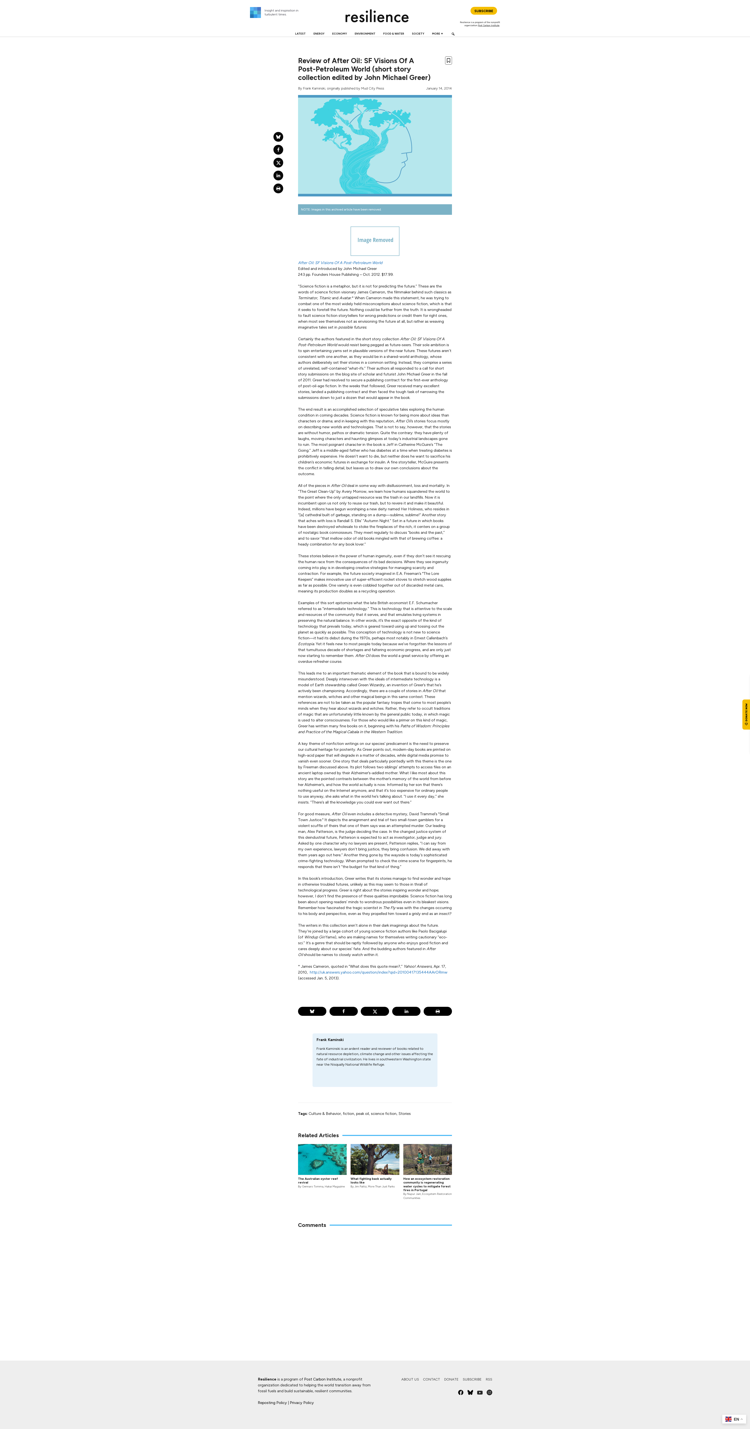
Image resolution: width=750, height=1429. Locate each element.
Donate (451, 1379)
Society (418, 33)
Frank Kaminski (314, 88)
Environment (365, 33)
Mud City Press (372, 88)
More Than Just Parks (381, 1186)
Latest (300, 33)
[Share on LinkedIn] (406, 1011)
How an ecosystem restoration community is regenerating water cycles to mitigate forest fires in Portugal (427, 1184)
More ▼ (437, 33)
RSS (489, 1379)
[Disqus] (375, 1283)
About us (410, 1379)
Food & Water (393, 33)
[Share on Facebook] (343, 1011)
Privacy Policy (302, 1402)
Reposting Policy (272, 1402)
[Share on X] (375, 1011)
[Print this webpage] (438, 1011)
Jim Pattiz (360, 1186)
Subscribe (472, 1379)
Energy (318, 33)
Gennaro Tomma (312, 1186)
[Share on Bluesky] (312, 1011)
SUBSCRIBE (483, 11)
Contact (431, 1379)
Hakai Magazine (335, 1186)
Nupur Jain (414, 1194)
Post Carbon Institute (488, 25)
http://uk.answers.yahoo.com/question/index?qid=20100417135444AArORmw (378, 972)
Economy (339, 33)
